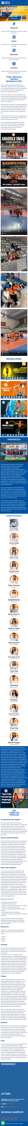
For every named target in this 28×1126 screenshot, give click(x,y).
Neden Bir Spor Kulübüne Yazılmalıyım (9, 1117)
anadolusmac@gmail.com (11, 1107)
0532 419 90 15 (11, 1103)
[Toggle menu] (26, 3)
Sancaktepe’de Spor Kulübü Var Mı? (9, 1119)
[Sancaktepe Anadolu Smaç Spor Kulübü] (5, 2)
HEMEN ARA (14, 18)
